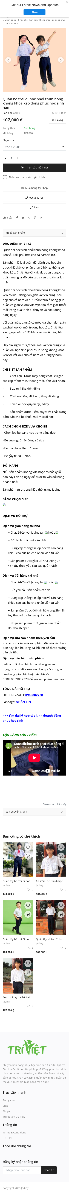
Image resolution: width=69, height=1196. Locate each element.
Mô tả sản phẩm (15, 232)
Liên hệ (59, 120)
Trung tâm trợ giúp (14, 1116)
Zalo (36, 207)
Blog (5, 1105)
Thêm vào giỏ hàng (36, 167)
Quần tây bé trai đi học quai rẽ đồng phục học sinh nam (18, 881)
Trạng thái (9, 128)
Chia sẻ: (7, 217)
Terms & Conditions (14, 1132)
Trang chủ (9, 1100)
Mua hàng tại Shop (36, 188)
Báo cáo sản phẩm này (54, 804)
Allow (36, 12)
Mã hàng (8, 133)
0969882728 (36, 197)
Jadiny (16, 113)
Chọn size (8, 140)
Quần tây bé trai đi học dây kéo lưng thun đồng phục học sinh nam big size (18, 939)
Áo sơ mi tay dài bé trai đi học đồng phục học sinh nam (18, 997)
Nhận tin (49, 1170)
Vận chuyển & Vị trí (17, 811)
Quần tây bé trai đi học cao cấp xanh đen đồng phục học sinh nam (51, 939)
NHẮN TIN (23, 702)
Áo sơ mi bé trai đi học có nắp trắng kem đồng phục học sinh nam (51, 881)
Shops (6, 1111)
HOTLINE (8, 1138)
